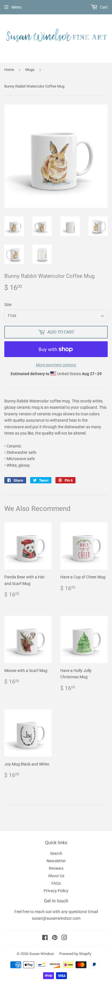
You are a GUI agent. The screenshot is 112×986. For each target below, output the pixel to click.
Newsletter (56, 861)
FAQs (56, 883)
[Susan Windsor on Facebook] (45, 938)
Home (9, 69)
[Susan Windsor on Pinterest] (55, 938)
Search (56, 853)
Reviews (56, 868)
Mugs (29, 69)
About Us (56, 875)
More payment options (56, 365)
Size (7, 304)
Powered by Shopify (75, 954)
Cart (103, 7)
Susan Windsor (41, 954)
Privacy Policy (56, 890)
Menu (16, 7)
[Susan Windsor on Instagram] (64, 938)
